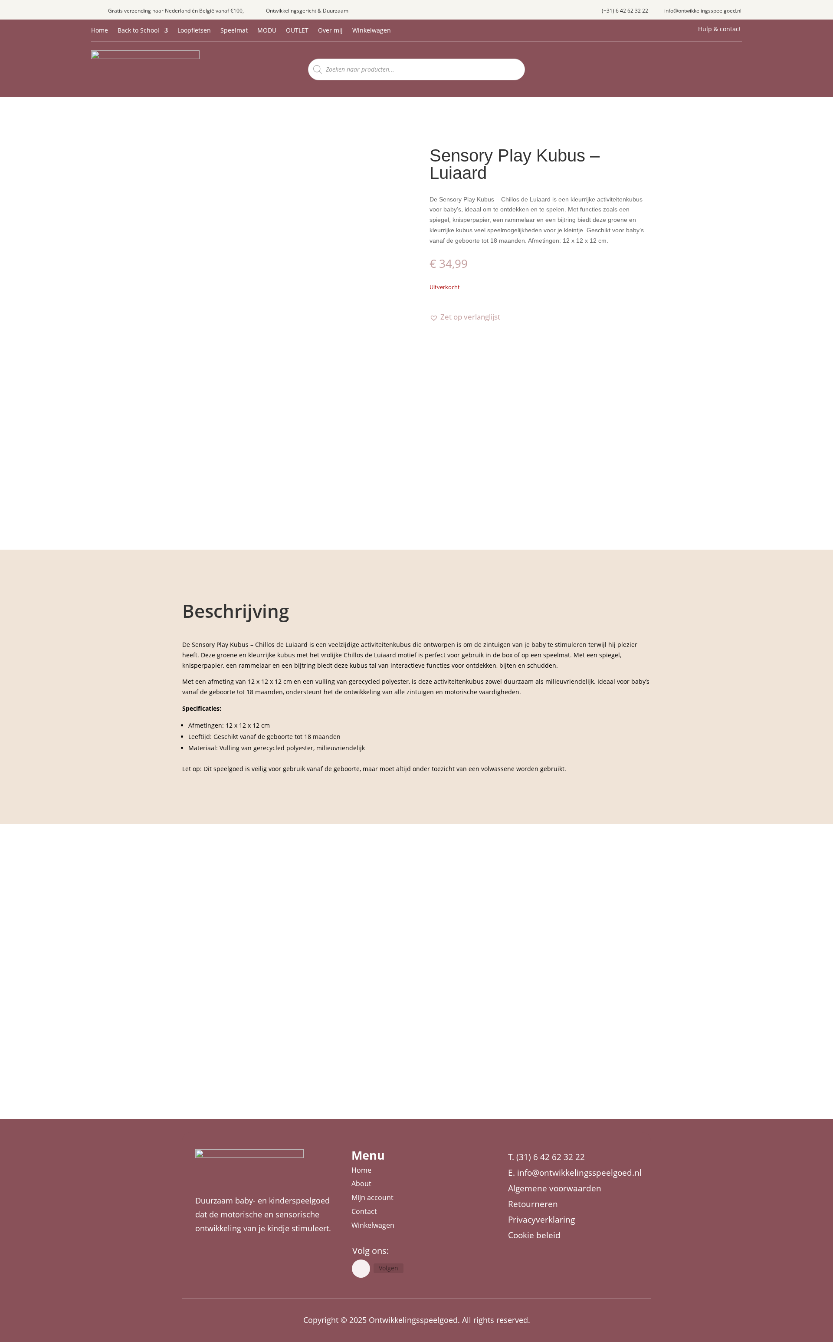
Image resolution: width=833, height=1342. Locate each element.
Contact (364, 1211)
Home (99, 30)
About (361, 1183)
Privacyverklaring (541, 1219)
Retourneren (533, 1204)
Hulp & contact (719, 29)
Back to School (138, 30)
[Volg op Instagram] (361, 1269)
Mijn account (372, 1197)
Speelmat (234, 30)
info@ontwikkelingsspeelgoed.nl (702, 10)
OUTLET (297, 30)
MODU (266, 30)
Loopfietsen (194, 30)
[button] (465, 317)
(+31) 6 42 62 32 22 (625, 10)
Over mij (330, 30)
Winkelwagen (371, 30)
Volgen (388, 1268)
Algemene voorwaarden (554, 1188)
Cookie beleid (534, 1235)
